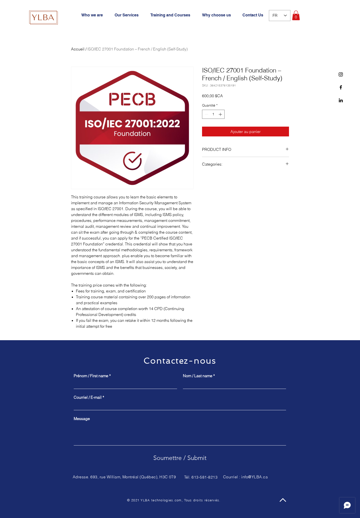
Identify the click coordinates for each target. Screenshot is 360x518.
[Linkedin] (341, 100)
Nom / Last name (199, 375)
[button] (296, 15)
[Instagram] (341, 74)
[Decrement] (206, 114)
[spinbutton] (213, 114)
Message (82, 418)
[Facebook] (341, 87)
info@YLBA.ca (254, 476)
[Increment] (221, 114)
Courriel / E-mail (89, 397)
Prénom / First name (92, 375)
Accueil (77, 49)
